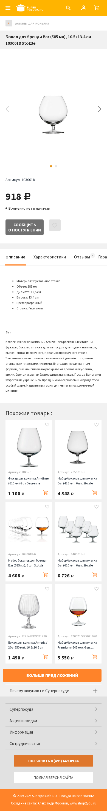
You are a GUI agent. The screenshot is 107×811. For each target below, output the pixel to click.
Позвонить (53, 761)
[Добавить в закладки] (47, 425)
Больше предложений (52, 675)
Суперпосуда (21, 709)
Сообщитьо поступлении (24, 227)
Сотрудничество (25, 743)
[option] (53, 109)
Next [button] (100, 109)
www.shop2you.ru (83, 803)
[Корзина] (97, 8)
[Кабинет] (84, 8)
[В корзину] (45, 493)
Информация (21, 732)
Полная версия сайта (53, 777)
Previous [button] (7, 109)
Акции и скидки (23, 720)
